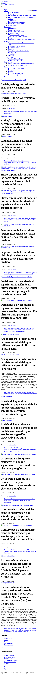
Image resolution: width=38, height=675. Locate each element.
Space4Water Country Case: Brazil (17, 65)
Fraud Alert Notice (9, 657)
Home (6, 9)
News (6, 67)
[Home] (3, 3)
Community (7, 27)
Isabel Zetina (12, 108)
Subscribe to (4, 648)
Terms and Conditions (10, 660)
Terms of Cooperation (10, 662)
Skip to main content (6, 1)
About (6, 11)
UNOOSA (27, 10)
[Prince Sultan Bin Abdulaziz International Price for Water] (11, 4)
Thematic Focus (8, 57)
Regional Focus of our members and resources (21, 63)
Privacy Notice (8, 658)
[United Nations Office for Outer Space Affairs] (5, 4)
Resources (7, 41)
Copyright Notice (9, 655)
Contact (6, 663)
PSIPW (35, 10)
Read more (20, 162)
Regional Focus (8, 62)
